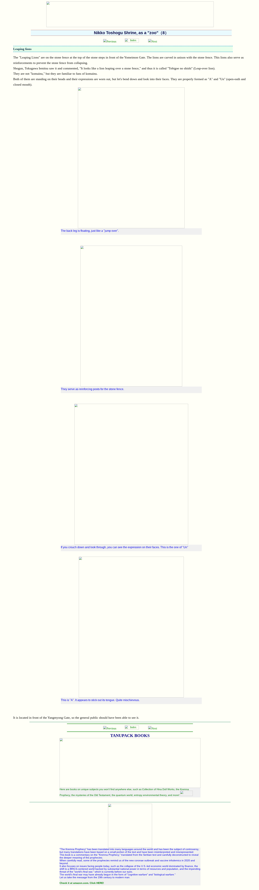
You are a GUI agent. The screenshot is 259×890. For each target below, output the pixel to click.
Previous (111, 41)
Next (154, 41)
